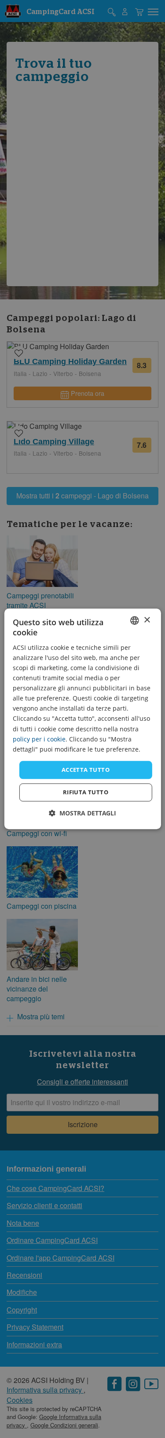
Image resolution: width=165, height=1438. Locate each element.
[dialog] (82, 718)
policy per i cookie (39, 739)
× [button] (146, 620)
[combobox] (134, 620)
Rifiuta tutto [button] (85, 792)
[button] (82, 813)
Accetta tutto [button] (86, 770)
